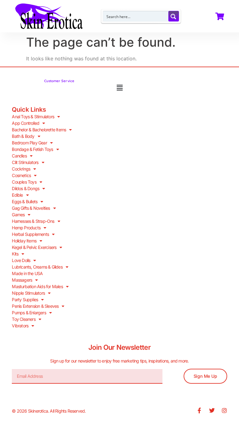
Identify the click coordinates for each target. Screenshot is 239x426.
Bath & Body (23, 136)
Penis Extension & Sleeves (35, 306)
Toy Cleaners (23, 319)
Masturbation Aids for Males (37, 286)
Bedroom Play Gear (29, 142)
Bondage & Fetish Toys (32, 149)
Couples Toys (24, 182)
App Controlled (25, 123)
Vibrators (20, 325)
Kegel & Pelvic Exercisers (34, 247)
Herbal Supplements (30, 234)
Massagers (22, 280)
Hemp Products (26, 227)
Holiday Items (24, 240)
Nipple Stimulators (28, 293)
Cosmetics (21, 175)
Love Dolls (21, 260)
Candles (19, 155)
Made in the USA (27, 273)
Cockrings (21, 168)
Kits (15, 253)
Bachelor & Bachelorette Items (39, 129)
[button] (119, 88)
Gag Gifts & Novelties (31, 208)
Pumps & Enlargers (29, 312)
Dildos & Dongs (25, 188)
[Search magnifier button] (173, 16)
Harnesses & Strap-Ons (33, 221)
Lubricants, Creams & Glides (37, 266)
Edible (17, 195)
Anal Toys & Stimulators (33, 116)
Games (18, 214)
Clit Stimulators (25, 162)
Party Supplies (25, 299)
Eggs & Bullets (24, 201)
